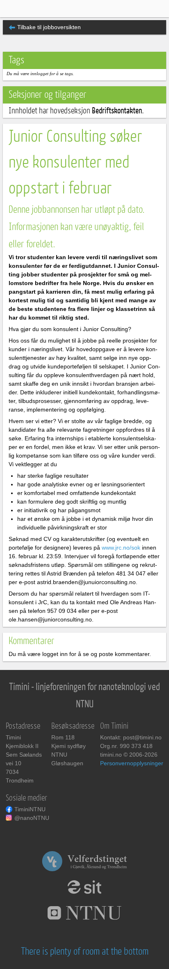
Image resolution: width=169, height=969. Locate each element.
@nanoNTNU (31, 818)
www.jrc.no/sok (121, 547)
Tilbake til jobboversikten (49, 27)
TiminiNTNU (30, 809)
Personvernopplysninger (131, 763)
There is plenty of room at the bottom (84, 951)
